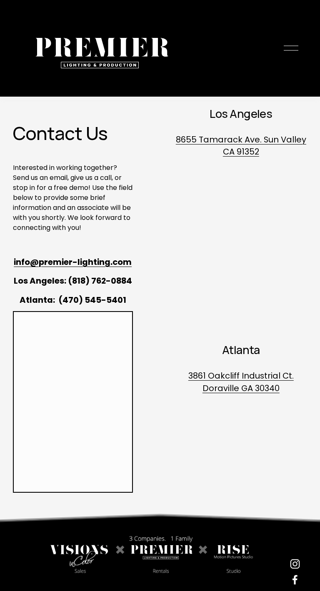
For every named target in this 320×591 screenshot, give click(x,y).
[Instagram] (295, 564)
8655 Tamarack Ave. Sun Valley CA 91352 (241, 146)
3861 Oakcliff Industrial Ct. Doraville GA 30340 (241, 382)
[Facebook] (295, 580)
